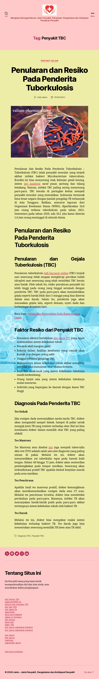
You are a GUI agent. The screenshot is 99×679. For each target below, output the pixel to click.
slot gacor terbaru (14, 651)
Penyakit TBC (38, 536)
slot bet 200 (11, 607)
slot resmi (9, 635)
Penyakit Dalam (49, 61)
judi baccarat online (56, 273)
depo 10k (9, 624)
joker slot (9, 622)
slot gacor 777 (61, 338)
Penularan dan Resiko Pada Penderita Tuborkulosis (49, 78)
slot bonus (10, 619)
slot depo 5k (11, 609)
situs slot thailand (13, 614)
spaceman (10, 612)
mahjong (9, 640)
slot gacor (10, 637)
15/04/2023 (59, 97)
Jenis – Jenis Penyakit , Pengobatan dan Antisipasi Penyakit (44, 672)
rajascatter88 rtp (13, 602)
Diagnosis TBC (24, 536)
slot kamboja (32, 184)
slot (51, 447)
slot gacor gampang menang (19, 627)
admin (44, 97)
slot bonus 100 (12, 599)
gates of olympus (13, 617)
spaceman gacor (13, 643)
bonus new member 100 (16, 604)
